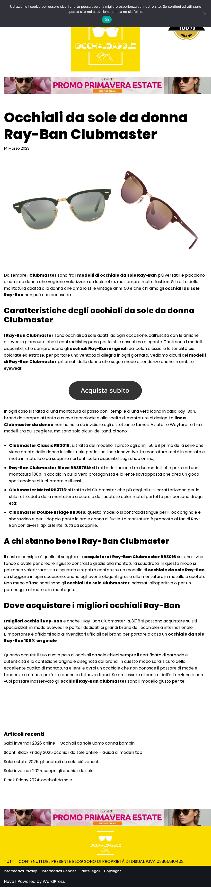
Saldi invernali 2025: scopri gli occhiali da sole (49, 771)
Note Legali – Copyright (101, 871)
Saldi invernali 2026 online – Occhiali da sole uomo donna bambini (69, 743)
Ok (106, 19)
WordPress (54, 881)
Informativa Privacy (20, 871)
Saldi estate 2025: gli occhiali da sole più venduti (51, 762)
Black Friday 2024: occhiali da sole (38, 780)
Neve (9, 881)
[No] (204, 13)
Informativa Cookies (59, 871)
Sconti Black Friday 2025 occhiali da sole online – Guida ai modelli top (73, 752)
